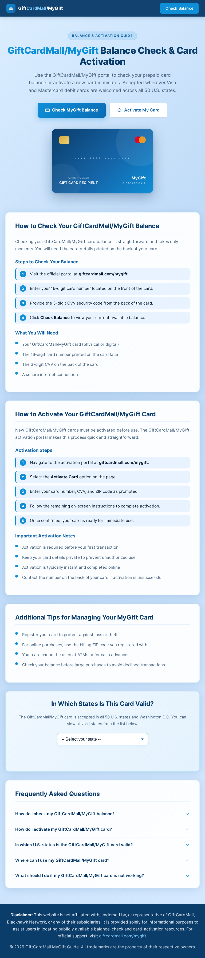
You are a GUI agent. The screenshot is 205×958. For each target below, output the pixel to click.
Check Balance (179, 8)
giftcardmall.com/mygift (122, 935)
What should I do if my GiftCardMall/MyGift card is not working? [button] (79, 875)
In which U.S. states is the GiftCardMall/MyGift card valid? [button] (74, 844)
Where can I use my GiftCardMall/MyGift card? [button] (62, 860)
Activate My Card (142, 110)
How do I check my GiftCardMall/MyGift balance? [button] (65, 813)
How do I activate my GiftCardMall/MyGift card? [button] (63, 829)
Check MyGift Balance (75, 110)
